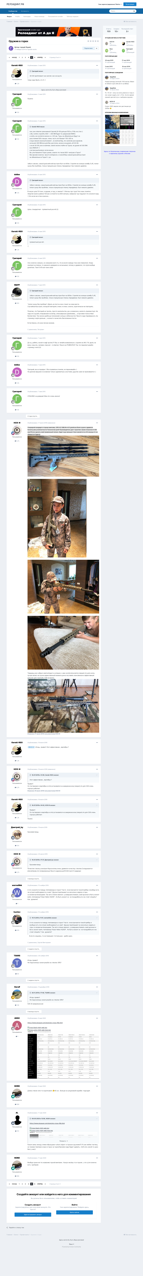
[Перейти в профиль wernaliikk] (17, 892)
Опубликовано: (37, 65)
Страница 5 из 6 (55, 57)
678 (17, 930)
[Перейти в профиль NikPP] (17, 292)
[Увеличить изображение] (37, 1027)
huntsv (17, 912)
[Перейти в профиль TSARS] (17, 963)
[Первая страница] (9, 57)
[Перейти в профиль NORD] (17, 1093)
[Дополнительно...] (97, 65)
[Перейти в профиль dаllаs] (17, 182)
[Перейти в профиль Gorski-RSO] (17, 72)
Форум (9, 16)
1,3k (17, 83)
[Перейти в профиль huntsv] (17, 919)
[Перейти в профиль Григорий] (17, 101)
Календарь (27, 16)
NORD (17, 1086)
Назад (14, 57)
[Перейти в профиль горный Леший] (11, 48)
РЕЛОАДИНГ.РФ (15, 4)
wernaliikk (17, 885)
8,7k (17, 441)
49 (18, 974)
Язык (71, 1244)
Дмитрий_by (17, 827)
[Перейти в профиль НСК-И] (17, 430)
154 (17, 845)
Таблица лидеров (72, 16)
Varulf (17, 987)
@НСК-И (31, 747)
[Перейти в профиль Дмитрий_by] (17, 834)
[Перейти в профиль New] (106, 50)
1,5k (17, 193)
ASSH (17, 1018)
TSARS (17, 956)
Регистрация (130, 4)
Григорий (17, 94)
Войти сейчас (74, 1212)
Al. (17, 1113)
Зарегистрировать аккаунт (33, 1214)
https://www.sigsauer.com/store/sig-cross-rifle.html (45, 1023)
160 (17, 303)
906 (17, 1104)
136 (17, 1005)
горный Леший (25, 47)
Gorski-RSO (17, 65)
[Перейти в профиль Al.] (17, 1120)
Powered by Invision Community (71, 1247)
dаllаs (17, 174)
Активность (25, 11)
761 (17, 1131)
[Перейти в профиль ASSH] (17, 1025)
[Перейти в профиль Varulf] (17, 994)
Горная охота (32, 49)
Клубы (17, 16)
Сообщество (12, 11)
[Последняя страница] (45, 57)
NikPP (17, 285)
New (111, 49)
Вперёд (40, 57)
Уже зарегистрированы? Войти (109, 4)
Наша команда (39, 16)
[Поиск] (134, 11)
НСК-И (17, 423)
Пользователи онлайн (55, 16)
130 (17, 112)
